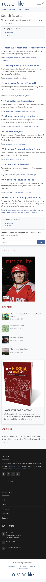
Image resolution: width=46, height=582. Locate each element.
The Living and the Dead (19, 349)
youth (8, 213)
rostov (23, 213)
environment (10, 111)
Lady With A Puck (16, 337)
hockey (28, 192)
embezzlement (31, 213)
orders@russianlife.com (13, 547)
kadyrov (24, 144)
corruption (9, 58)
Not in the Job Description (19, 100)
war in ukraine (31, 58)
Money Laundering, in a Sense (21, 116)
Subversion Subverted (17, 164)
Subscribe (5, 513)
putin (23, 58)
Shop (3, 500)
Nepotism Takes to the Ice (19, 179)
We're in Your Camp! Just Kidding (23, 197)
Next (9, 35)
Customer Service (23, 569)
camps (40, 210)
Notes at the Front (17, 326)
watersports (9, 159)
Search (41, 242)
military (8, 126)
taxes (28, 96)
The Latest (5, 509)
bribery (17, 126)
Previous (10, 33)
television (8, 192)
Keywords (4, 238)
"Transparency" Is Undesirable (22, 65)
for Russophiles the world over (24, 469)
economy (4, 60)
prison (17, 159)
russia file (17, 58)
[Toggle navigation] (39, 3)
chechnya (17, 144)
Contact (4, 504)
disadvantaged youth (12, 210)
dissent (25, 78)
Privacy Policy (11, 566)
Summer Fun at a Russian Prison (23, 149)
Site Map (23, 566)
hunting (23, 111)
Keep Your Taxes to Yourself (20, 83)
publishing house (14, 466)
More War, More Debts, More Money (25, 47)
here (6, 442)
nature (17, 111)
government (20, 174)
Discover (5, 518)
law (15, 78)
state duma (21, 96)
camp (3, 213)
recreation (33, 210)
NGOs (19, 78)
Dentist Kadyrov (14, 131)
